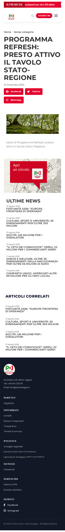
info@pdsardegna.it (20, 387)
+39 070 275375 (15, 383)
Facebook (12, 505)
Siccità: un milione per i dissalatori (24, 236)
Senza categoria (24, 31)
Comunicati (9, 469)
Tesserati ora (44, 15)
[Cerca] (32, 15)
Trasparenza (10, 426)
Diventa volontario (13, 490)
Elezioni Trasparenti (14, 421)
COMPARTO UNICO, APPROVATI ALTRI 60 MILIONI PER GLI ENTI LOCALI (31, 274)
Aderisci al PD (10, 484)
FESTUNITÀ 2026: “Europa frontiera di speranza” (24, 210)
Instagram (13, 511)
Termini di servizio (13, 431)
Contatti (8, 415)
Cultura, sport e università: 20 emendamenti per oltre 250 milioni (30, 223)
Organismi (9, 403)
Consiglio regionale (13, 446)
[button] (13, 91)
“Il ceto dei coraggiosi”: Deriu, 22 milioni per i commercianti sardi (31, 248)
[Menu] (56, 15)
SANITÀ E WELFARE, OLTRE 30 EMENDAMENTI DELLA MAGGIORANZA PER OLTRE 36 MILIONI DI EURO (32, 261)
